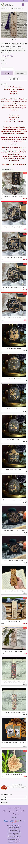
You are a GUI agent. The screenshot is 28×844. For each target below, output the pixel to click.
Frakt (10, 808)
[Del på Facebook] (10, 78)
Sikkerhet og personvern (9, 811)
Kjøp (8, 73)
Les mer (18, 839)
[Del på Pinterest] (14, 78)
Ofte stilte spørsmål (14, 814)
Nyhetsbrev (19, 811)
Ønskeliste (21, 73)
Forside (2, 8)
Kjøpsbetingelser (17, 808)
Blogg (24, 811)
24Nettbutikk (17, 842)
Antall (2, 67)
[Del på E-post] (17, 78)
